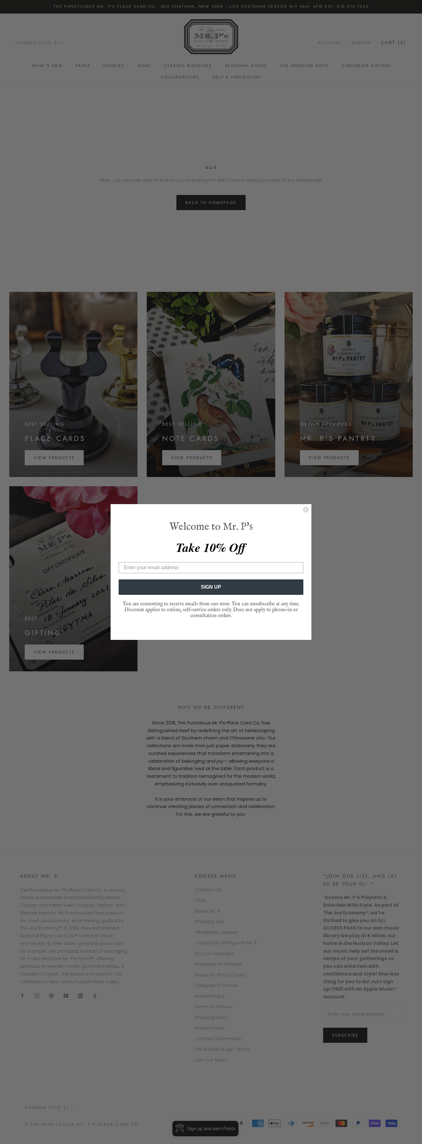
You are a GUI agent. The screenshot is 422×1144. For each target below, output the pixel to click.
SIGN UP (211, 587)
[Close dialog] (306, 510)
